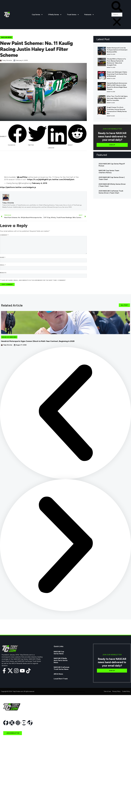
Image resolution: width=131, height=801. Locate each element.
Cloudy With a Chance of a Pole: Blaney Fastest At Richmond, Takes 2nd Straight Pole (116, 62)
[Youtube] (22, 670)
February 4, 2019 (39, 183)
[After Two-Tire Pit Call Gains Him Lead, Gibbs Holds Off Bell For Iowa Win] (102, 99)
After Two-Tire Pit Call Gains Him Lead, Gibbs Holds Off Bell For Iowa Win (117, 98)
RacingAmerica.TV (10, 781)
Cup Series (36, 15)
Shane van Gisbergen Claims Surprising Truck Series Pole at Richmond (117, 74)
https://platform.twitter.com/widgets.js (18, 187)
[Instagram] (16, 670)
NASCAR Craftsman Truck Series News (61, 668)
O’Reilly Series (53, 15)
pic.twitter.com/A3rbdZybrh (61, 179)
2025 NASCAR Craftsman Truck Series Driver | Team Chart (111, 192)
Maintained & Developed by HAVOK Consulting (69, 691)
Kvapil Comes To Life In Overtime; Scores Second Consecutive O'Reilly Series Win (117, 110)
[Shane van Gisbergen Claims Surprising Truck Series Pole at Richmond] (102, 75)
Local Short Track (61, 679)
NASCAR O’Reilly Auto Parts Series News (61, 660)
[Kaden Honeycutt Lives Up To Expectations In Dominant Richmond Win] (102, 51)
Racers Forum (8, 795)
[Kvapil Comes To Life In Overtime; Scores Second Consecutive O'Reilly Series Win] (102, 110)
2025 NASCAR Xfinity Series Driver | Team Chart (112, 185)
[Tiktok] (28, 670)
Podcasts (87, 15)
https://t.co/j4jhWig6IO (38, 179)
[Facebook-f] (4, 670)
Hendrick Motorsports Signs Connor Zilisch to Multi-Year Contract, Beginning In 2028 (37, 341)
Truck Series (71, 15)
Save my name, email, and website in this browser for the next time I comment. (34, 280)
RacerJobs (7, 786)
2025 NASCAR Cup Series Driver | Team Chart (112, 178)
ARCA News (58, 674)
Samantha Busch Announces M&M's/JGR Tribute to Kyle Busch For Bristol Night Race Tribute (117, 86)
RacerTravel (8, 791)
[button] (116, 7)
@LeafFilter (22, 177)
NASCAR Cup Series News (9, 337)
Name (2, 257)
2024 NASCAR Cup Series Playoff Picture (112, 165)
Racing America (9, 776)
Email (3, 265)
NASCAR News (6, 37)
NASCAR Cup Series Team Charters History (109, 172)
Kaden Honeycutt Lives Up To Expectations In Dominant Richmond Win (117, 50)
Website (3, 272)
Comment (4, 235)
